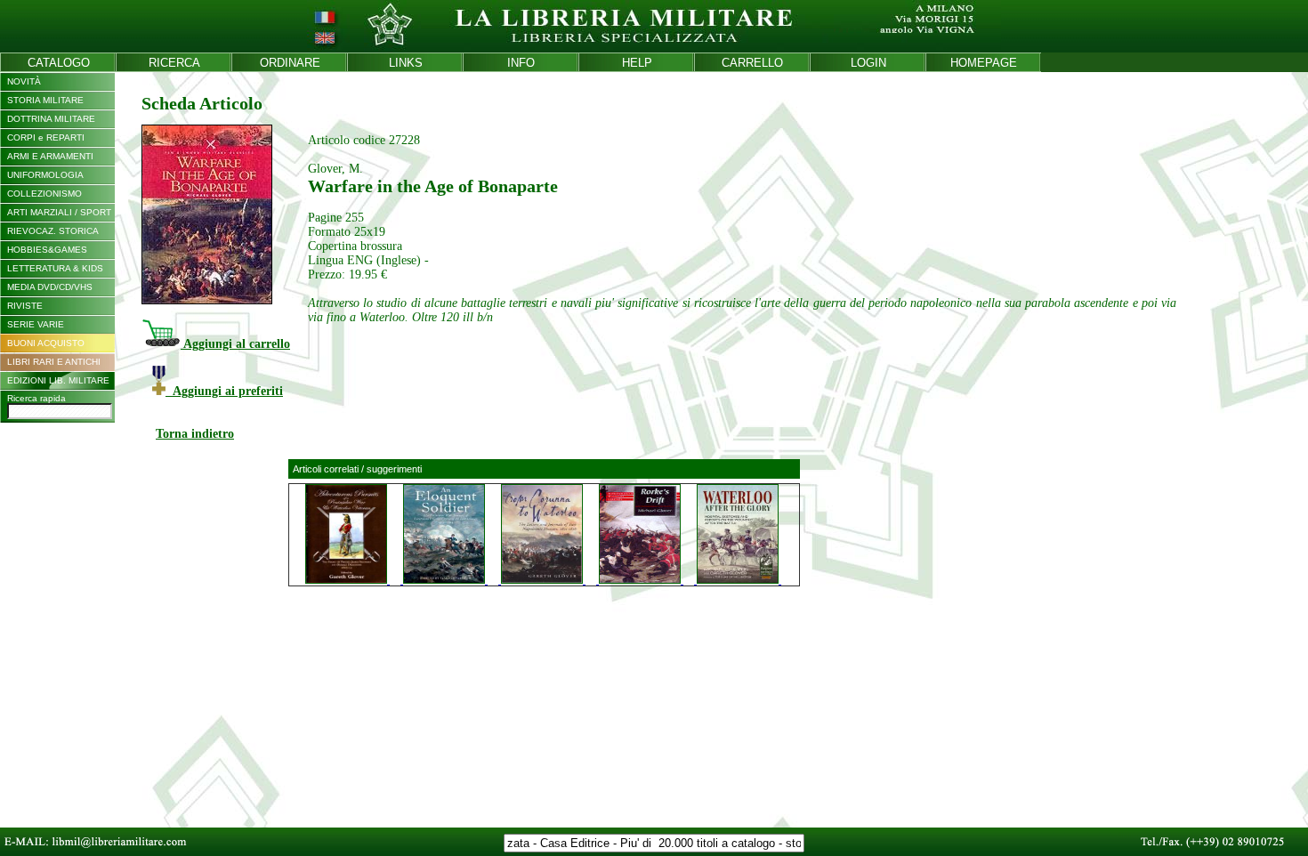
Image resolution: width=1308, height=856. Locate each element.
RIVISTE (25, 306)
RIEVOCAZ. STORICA (53, 231)
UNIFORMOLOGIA (45, 175)
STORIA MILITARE (45, 100)
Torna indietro (195, 433)
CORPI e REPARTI (46, 137)
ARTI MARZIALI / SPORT (59, 212)
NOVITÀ (24, 81)
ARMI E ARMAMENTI (50, 156)
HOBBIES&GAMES (47, 249)
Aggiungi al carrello (235, 344)
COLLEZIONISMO (44, 193)
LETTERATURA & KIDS (55, 268)
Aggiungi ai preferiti (224, 391)
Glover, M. (335, 168)
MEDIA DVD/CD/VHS (50, 287)
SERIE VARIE (35, 324)
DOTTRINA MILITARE (51, 119)
